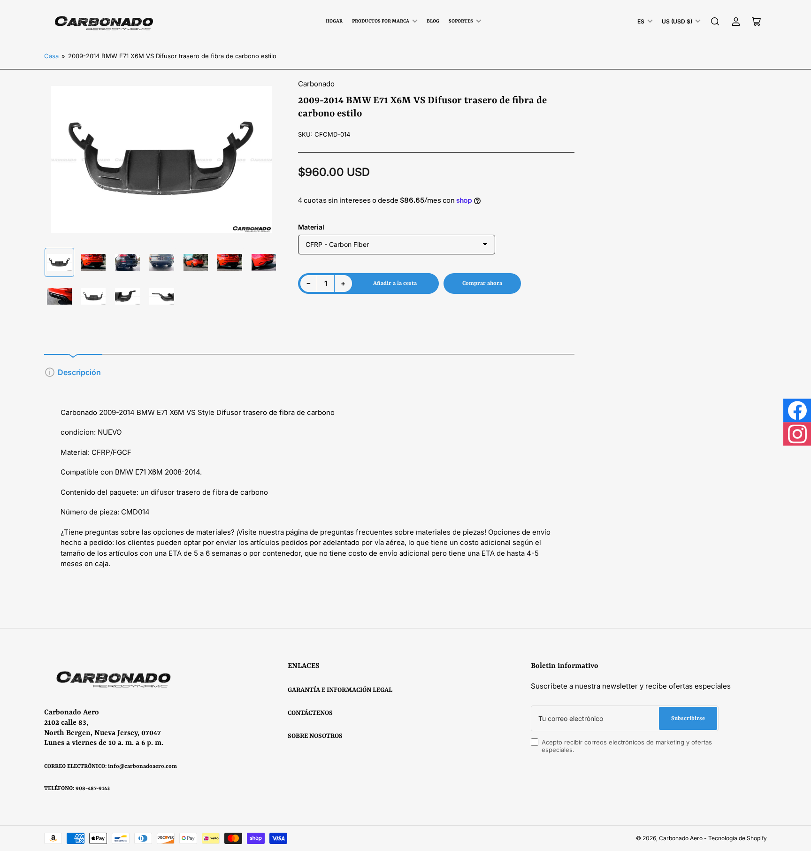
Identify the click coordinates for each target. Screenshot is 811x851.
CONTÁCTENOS (310, 713)
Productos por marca (380, 21)
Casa (51, 56)
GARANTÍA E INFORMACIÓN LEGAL (340, 690)
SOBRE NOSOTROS (315, 736)
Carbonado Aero (681, 838)
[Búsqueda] (715, 21)
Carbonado (316, 83)
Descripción (79, 372)
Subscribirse (688, 718)
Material (311, 227)
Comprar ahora (482, 283)
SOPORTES (461, 21)
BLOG (433, 21)
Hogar (334, 21)
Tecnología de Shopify (737, 838)
